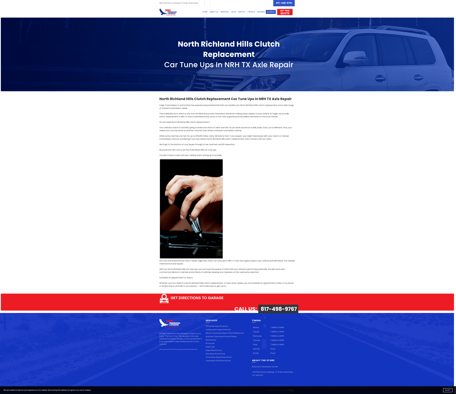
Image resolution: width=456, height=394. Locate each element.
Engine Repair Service (214, 350)
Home (205, 12)
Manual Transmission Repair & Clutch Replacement (225, 333)
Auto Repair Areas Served (215, 354)
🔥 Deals (271, 12)
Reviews (261, 12)
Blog (233, 12)
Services (225, 12)
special (241, 12)
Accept (448, 390)
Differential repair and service (217, 326)
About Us (214, 12)
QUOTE (285, 12)
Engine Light (210, 347)
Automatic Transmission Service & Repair (221, 336)
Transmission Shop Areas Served (218, 361)
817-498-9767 (284, 2)
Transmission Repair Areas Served (219, 357)
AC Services (210, 343)
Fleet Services (211, 340)
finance (251, 12)
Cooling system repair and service (218, 330)
